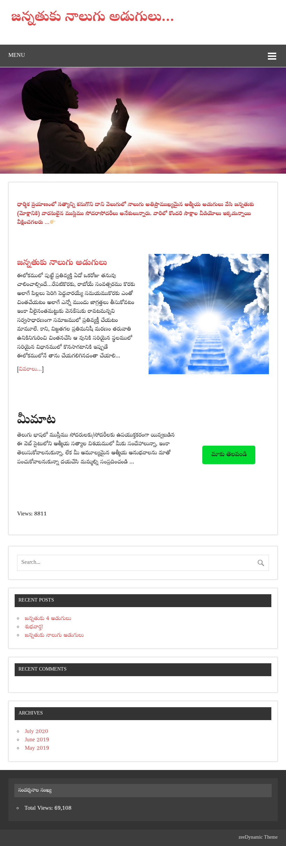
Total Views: (39, 809)
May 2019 (37, 749)
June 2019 (37, 740)
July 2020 (36, 732)
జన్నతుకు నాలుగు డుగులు (62, 263)
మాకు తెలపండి (229, 455)
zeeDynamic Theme (258, 837)
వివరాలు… (30, 369)
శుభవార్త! (34, 627)
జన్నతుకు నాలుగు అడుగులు (54, 636)
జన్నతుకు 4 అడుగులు (48, 619)
